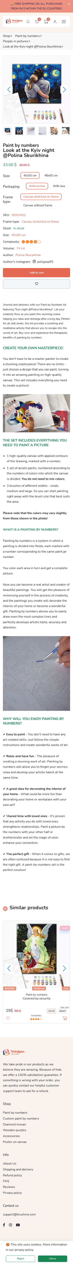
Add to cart (37, 273)
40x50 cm (30, 175)
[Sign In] (55, 21)
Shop (6, 36)
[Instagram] (10, 1225)
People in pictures (15, 41)
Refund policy (12, 1175)
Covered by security (36, 998)
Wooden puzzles (14, 1130)
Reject (20, 1258)
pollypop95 (44, 262)
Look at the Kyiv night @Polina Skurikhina (32, 46)
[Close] (69, 4)
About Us (9, 1163)
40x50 (51, 1011)
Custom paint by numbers (21, 1118)
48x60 (62, 1011)
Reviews (9, 1187)
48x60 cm (51, 175)
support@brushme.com (19, 1214)
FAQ (6, 1181)
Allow (52, 1258)
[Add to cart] (65, 1018)
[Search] (28, 21)
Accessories (11, 1136)
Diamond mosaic (14, 1124)
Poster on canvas (15, 1142)
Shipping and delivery (18, 1169)
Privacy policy (12, 1193)
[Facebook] (4, 1225)
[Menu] (64, 21)
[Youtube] (18, 1225)
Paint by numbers (27, 36)
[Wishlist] (36, 284)
